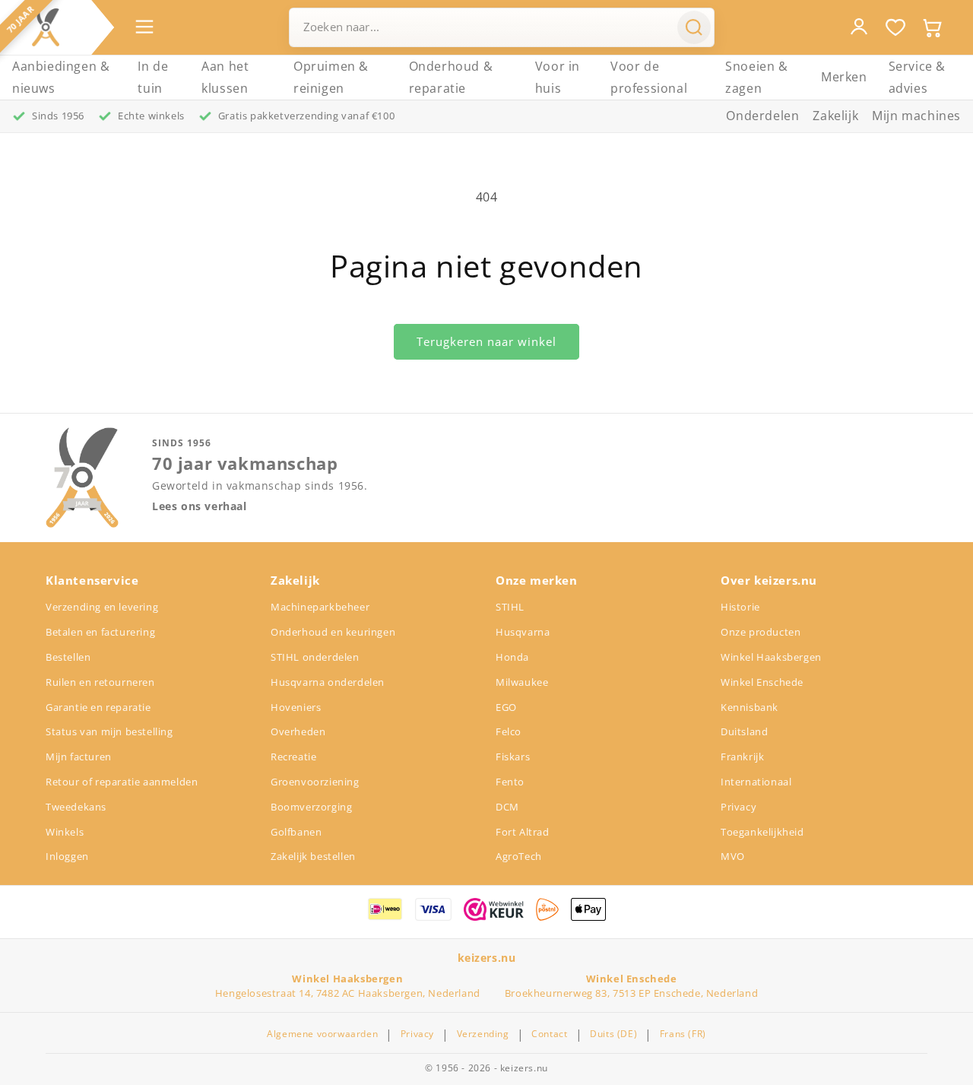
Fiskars (513, 756)
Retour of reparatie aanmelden (122, 781)
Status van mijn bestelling (109, 731)
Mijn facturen (79, 756)
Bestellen (68, 657)
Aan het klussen (225, 77)
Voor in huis (557, 77)
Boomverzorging (311, 807)
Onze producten (760, 632)
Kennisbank (749, 707)
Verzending (483, 1034)
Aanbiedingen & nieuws (60, 77)
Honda (512, 657)
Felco (508, 731)
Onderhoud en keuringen (333, 632)
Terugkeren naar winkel (486, 341)
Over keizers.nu (769, 580)
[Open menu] (144, 26)
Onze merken (537, 580)
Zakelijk (835, 115)
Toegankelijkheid (762, 832)
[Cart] (932, 27)
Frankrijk (742, 756)
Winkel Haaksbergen (771, 657)
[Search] (694, 27)
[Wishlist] (895, 27)
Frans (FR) (683, 1034)
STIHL (510, 607)
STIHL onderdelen (315, 657)
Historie (740, 607)
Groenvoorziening (315, 781)
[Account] (859, 26)
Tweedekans (76, 807)
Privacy (738, 807)
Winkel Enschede (762, 682)
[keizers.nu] (45, 27)
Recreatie (293, 756)
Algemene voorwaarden (322, 1034)
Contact (549, 1034)
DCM (507, 807)
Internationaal (756, 781)
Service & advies (917, 77)
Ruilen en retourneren (100, 682)
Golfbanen (296, 832)
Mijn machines (916, 115)
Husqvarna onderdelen (328, 682)
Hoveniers (296, 707)
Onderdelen (762, 115)
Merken (844, 76)
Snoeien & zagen (756, 77)
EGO (506, 707)
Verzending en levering (102, 607)
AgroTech (519, 856)
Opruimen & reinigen (331, 77)
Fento (510, 781)
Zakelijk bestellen (313, 856)
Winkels (65, 832)
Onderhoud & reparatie (451, 77)
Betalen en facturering (100, 632)
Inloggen (67, 856)
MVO (733, 856)
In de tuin (153, 77)
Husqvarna (523, 632)
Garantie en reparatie (98, 707)
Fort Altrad (523, 832)
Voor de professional (648, 77)
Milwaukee (522, 682)
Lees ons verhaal (199, 506)
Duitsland (744, 731)
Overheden (298, 731)
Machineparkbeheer (320, 607)
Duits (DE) (613, 1034)
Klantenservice (92, 580)
